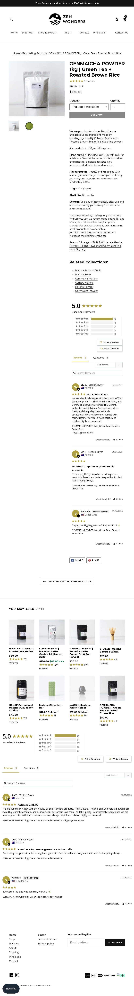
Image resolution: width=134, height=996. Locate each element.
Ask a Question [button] (111, 348)
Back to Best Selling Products (69, 581)
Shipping (14, 952)
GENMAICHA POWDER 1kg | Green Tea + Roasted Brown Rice (32, 820)
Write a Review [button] (111, 342)
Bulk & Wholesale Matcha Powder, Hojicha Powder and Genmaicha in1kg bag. (95, 246)
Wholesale (15, 956)
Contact (13, 961)
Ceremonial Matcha (86, 278)
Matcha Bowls (83, 274)
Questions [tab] (98, 357)
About (12, 948)
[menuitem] (12, 33)
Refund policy (46, 943)
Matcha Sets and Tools (88, 270)
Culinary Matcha (84, 282)
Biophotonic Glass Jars (89, 222)
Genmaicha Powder (86, 290)
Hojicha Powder (84, 286)
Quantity (115, 100)
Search (42, 934)
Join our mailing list (79, 934)
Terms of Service (47, 939)
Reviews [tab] (78, 357)
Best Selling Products (34, 53)
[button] (115, 439)
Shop (12, 939)
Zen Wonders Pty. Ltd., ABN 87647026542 (33, 985)
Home (16, 53)
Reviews (14, 943)
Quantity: (74, 100)
